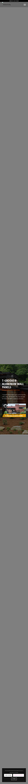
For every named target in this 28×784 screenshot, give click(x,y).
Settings (14, 778)
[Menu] (24, 4)
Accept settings (8, 775)
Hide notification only (18, 775)
